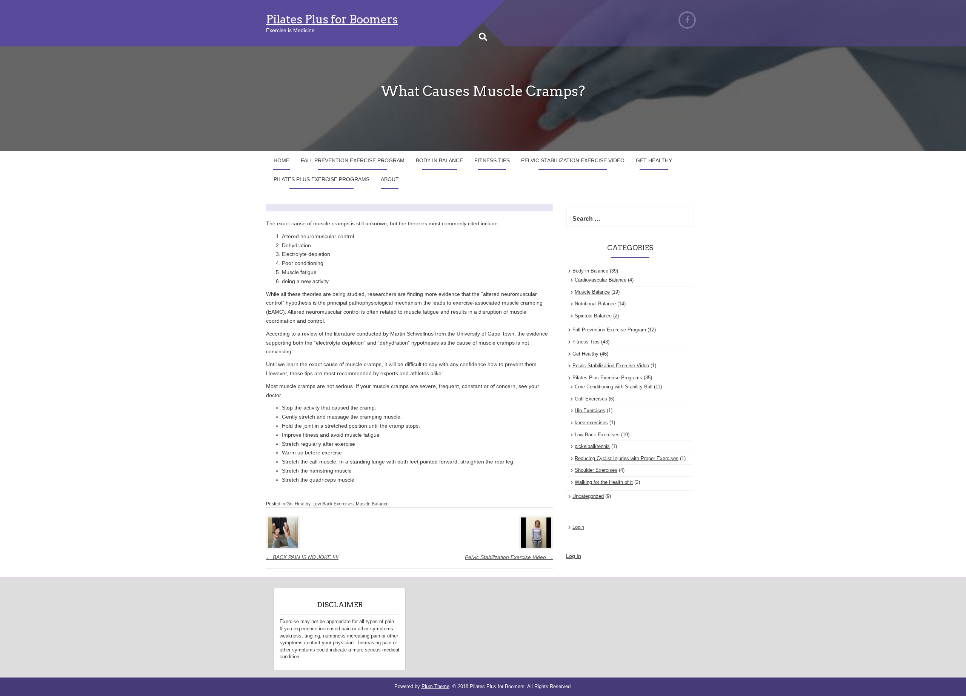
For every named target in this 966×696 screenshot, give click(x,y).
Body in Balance (439, 160)
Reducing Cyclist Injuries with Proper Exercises (626, 458)
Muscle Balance (372, 504)
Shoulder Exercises (596, 470)
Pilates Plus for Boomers (332, 19)
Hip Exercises (590, 410)
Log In (573, 556)
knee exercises (591, 422)
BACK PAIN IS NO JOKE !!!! (302, 557)
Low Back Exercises (333, 504)
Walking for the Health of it (604, 482)
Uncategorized (588, 496)
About (390, 179)
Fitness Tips (492, 160)
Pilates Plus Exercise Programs (321, 179)
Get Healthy (654, 160)
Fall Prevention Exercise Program (353, 160)
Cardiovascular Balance (600, 280)
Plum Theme (435, 686)
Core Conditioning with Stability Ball (613, 387)
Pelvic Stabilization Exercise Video (573, 160)
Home (281, 160)
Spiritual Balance (593, 316)
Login (578, 527)
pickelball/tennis (592, 446)
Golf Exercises (591, 399)
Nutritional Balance (595, 303)
